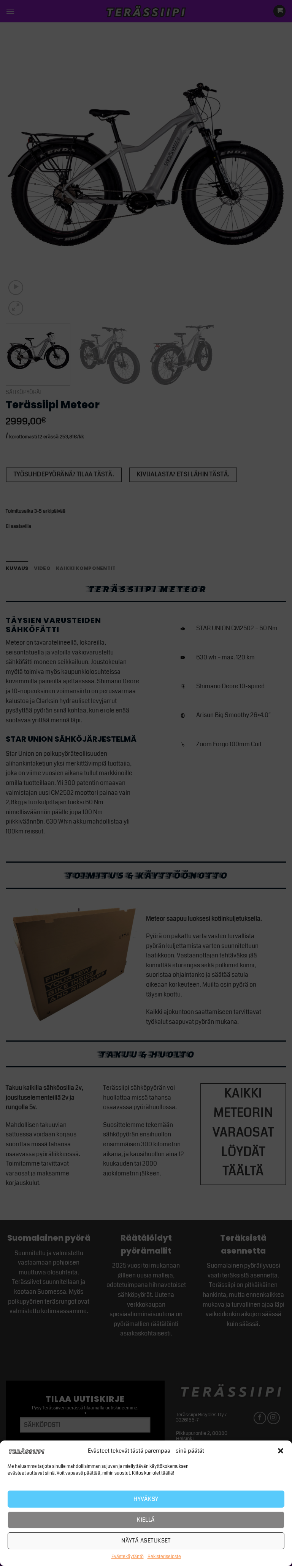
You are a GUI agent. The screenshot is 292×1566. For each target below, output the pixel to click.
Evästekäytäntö (127, 1556)
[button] (280, 1451)
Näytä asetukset (146, 1540)
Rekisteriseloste (164, 1556)
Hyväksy (145, 1499)
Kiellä (146, 1520)
